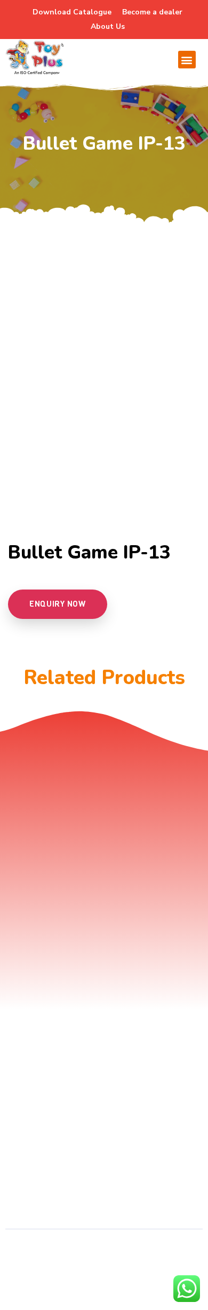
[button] (187, 59)
